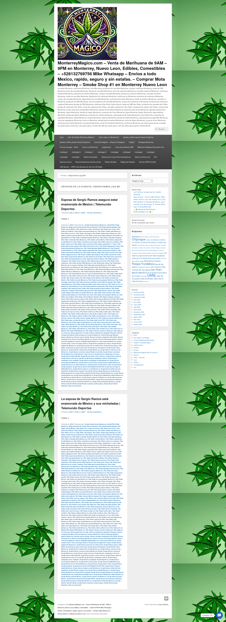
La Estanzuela (146, 258)
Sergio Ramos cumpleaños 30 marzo (107, 354)
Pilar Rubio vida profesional (102, 322)
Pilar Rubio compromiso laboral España (98, 235)
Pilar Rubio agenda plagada (108, 227)
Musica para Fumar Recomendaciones (116, 157)
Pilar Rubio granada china (89, 267)
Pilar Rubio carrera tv (68, 233)
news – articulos (139, 357)
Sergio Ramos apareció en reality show (90, 346)
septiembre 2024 (139, 314)
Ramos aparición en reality (80, 333)
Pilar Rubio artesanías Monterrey (86, 231)
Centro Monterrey (154, 237)
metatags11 (89, 152)
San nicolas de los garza (149, 268)
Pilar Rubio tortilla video (104, 312)
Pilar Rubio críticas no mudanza (108, 242)
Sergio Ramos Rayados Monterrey (104, 381)
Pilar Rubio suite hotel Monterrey (92, 303)
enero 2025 (137, 309)
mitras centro (139, 261)
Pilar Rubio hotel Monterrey (86, 269)
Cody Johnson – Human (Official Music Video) (149, 197)
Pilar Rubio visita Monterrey (78, 329)
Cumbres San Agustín (157, 253)
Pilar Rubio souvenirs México (71, 303)
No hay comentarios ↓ (94, 213)
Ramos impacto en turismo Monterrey (88, 335)
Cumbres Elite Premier (141, 250)
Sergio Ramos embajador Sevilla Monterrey (94, 360)
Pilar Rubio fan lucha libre (94, 257)
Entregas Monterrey (146, 142)
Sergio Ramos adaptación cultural (100, 343)
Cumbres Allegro (155, 248)
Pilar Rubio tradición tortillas (78, 316)
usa (135, 367)
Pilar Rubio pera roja (76, 286)
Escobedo (139, 256)
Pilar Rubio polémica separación (94, 286)
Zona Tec (145, 281)
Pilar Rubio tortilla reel (87, 312)
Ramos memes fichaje (81, 337)
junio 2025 (137, 302)
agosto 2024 (138, 317)
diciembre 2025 (139, 292)
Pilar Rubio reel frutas (86, 295)
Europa (136, 350)
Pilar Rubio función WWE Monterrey (81, 263)
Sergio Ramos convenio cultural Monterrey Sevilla (85, 352)
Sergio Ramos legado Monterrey (99, 371)
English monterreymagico (142, 342)
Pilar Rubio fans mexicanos (112, 257)
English (131, 142)
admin (83, 213)
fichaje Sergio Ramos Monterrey (96, 225)
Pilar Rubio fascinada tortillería (93, 259)
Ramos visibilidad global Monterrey (87, 341)
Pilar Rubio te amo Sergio (77, 305)
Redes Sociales (111, 162)
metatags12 (102, 152)
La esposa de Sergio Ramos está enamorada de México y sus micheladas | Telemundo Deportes (90, 403)
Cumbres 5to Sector (154, 245)
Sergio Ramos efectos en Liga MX (72, 358)
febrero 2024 (138, 324)
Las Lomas (156, 258)
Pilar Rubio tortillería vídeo (98, 314)
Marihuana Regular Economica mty (151, 147)
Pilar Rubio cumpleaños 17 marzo (105, 244)
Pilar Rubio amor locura (108, 229)
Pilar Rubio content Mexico (96, 240)
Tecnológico (143, 276)
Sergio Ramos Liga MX (83, 373)
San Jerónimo (156, 267)
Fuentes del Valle (149, 255)
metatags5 (151, 152)
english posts (138, 345)
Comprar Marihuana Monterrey (144, 340)
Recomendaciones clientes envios (88, 162)
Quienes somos (65, 162)
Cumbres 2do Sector (148, 242)
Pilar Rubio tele (92, 305)
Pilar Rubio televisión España (107, 305)
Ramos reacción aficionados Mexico (105, 339)
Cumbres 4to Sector (143, 245)
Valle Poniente (137, 281)
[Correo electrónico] (166, 598)
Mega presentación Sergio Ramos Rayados (83, 227)
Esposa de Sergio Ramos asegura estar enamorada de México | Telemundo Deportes (89, 204)
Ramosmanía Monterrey (108, 341)
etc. (83, 225)
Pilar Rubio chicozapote (84, 233)
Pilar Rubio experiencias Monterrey (73, 257)
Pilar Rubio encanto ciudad (92, 252)
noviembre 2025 (139, 295)
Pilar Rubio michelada (105, 282)
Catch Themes (163, 604)
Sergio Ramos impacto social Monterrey (86, 369)
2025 (71, 225)
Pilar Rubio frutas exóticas (78, 261)
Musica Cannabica (91, 157)
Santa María (162, 272)
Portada (64, 175)
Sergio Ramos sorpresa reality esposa (90, 384)
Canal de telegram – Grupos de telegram (109, 142)
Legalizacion (106, 147)
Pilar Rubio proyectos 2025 (85, 290)
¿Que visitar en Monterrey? (109, 137)
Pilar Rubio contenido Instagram (110, 238)
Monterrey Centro (152, 260)
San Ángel (136, 276)
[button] (219, 615)
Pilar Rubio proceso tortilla (77, 288)
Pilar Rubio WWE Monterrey (76, 331)
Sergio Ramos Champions (96, 348)
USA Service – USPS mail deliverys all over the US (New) (81, 167)
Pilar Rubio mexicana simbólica (86, 282)
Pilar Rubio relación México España (87, 297)
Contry (148, 240)
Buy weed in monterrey (141, 338)
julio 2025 (137, 300)
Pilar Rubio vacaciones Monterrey (110, 318)
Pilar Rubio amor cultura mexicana (88, 229)
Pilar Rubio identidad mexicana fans (108, 269)
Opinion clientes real (142, 157)
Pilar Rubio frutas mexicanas (97, 261)
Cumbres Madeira (153, 250)
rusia (135, 360)
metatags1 (64, 152)
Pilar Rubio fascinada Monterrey (72, 259)
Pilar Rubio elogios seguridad (84, 250)
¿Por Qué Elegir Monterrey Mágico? (81, 137)
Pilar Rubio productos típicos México (99, 288)
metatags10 (76, 152)
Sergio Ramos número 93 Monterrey (94, 377)
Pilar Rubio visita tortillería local (98, 329)
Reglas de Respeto (128, 162)
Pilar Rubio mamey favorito (78, 276)
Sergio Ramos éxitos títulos (88, 362)
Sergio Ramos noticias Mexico (71, 377)
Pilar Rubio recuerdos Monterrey (82, 293)
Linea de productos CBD (124, 147)
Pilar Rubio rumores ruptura (75, 299)
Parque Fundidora (143, 264)
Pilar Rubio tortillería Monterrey (78, 314)
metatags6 (64, 157)
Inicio (62, 137)
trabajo (136, 362)
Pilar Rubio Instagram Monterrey (92, 271)
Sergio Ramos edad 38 (113, 356)
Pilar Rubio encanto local (110, 252)
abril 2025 (137, 307)
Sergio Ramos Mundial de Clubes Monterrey (108, 375)
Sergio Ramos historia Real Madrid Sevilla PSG (88, 367)
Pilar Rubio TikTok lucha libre (87, 310)
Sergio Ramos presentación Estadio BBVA (81, 379)
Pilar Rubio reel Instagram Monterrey (106, 295)
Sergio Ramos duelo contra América (93, 356)
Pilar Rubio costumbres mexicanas (85, 242)
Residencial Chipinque (144, 267)
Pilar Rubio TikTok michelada (107, 310)
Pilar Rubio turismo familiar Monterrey (85, 318)
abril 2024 (137, 319)
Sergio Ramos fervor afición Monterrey (74, 365)
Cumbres (154, 239)
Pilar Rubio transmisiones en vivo (100, 316)
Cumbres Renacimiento (144, 253)
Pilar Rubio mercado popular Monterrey (101, 280)
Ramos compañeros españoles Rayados (103, 333)
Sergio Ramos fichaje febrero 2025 (99, 365)
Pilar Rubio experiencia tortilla (111, 255)
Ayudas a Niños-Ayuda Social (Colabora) (138, 137)
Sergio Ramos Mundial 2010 (83, 375)
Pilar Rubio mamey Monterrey (98, 276)
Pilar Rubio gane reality (101, 263)
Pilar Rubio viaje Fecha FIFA (95, 320)
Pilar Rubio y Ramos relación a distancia (99, 331)
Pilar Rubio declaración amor (89, 246)
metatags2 (115, 152)
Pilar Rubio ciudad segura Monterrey (105, 233)
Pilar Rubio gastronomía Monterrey (95, 265)
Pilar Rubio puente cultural (103, 290)
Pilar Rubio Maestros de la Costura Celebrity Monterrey (87, 274)
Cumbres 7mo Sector (144, 248)
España (136, 347)
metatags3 (127, 152)
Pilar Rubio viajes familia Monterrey (81, 322)
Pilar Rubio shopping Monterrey (88, 301)
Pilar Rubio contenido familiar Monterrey (85, 238)
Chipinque (138, 239)
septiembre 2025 (139, 297)
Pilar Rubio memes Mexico (92, 278)
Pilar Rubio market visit (74, 278)
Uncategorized (138, 365)
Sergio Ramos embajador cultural (96, 358)
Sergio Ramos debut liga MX (70, 356)
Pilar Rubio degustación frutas (110, 246)
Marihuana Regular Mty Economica (145, 352)
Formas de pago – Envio (69, 147)
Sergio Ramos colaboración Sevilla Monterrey (84, 350)
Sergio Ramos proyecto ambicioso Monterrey (76, 381)
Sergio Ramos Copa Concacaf (84, 354)
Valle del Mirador (147, 278)
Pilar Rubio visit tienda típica (89, 326)
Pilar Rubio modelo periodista (83, 284)
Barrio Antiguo (145, 237)
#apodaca (136, 236)
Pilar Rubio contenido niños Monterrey (74, 240)
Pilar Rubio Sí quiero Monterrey (110, 301)
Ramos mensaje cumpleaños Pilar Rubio (103, 337)
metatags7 (76, 157)
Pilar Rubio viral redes (110, 324)
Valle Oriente (158, 278)
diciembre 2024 (139, 312)
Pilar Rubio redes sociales (103, 293)
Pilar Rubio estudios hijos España (89, 255)
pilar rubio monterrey (100, 284)
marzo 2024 (138, 322)
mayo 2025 (137, 304)
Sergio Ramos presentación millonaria (109, 379)
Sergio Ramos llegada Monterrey (102, 373)
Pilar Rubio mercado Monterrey (77, 280)
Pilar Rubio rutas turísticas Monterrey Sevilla (100, 299)
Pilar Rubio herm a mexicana (108, 267)
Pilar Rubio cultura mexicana (84, 244)
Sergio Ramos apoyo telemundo (76, 348)
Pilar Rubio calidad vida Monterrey (109, 231)
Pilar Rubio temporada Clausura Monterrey (101, 307)
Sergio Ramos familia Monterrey (109, 362)
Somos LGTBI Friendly (147, 162)
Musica (136, 355)
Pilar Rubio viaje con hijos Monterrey (73, 320)
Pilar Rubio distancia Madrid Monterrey (97, 248)
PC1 (155, 157)
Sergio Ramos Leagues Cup (78, 371)
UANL (151, 275)
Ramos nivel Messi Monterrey (82, 339)
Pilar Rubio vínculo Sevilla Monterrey (90, 324)
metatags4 (139, 152)
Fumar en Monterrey (90, 147)
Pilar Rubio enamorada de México (106, 250)
